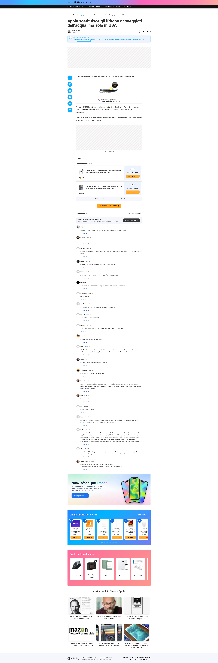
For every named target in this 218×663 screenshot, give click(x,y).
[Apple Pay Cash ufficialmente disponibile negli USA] (136, 605)
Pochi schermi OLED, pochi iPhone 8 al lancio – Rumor (109, 644)
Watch (98, 6)
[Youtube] (136, 659)
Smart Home (108, 6)
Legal (137, 657)
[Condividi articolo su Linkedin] (69, 90)
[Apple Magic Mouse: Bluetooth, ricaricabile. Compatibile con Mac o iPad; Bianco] (144, 523)
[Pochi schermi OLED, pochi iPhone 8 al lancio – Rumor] (109, 632)
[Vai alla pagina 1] (102, 542)
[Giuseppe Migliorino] (69, 31)
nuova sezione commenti (84, 41)
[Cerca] (71, 2)
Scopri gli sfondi (79, 496)
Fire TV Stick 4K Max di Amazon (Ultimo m (130, 531)
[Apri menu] (90, 2)
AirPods (90, 6)
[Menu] (68, 2)
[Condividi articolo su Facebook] (69, 78)
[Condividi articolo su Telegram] (69, 97)
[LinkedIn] (147, 659)
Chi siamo (125, 657)
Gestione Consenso (105, 659)
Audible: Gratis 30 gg (89, 530)
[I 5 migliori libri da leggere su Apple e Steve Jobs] (81, 605)
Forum (118, 6)
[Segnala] (89, 233)
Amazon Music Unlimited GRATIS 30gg (75, 531)
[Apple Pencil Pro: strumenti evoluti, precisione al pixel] (117, 523)
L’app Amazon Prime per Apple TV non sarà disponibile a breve (81, 644)
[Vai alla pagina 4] (107, 542)
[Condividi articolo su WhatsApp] (69, 103)
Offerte (129, 6)
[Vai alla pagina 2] (104, 542)
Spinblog (90, 657)
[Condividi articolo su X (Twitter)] (69, 84)
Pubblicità (148, 657)
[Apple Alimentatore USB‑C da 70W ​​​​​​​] (103, 523)
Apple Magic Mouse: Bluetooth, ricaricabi (144, 531)
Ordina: (130, 213)
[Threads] (141, 659)
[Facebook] (130, 659)
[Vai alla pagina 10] (116, 542)
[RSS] (149, 659)
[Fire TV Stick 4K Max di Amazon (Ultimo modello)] (130, 523)
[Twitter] (133, 659)
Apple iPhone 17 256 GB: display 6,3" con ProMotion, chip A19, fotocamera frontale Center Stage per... (104, 187)
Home (69, 15)
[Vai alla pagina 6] (110, 542)
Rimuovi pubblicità (109, 70)
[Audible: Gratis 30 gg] (89, 523)
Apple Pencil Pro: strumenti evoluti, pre (117, 531)
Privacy (141, 657)
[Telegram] (144, 659)
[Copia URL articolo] (69, 110)
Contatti (131, 657)
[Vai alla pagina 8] (113, 542)
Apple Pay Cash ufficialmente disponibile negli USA (136, 617)
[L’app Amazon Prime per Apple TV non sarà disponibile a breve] (81, 632)
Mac (83, 6)
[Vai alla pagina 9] (115, 542)
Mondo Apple (77, 15)
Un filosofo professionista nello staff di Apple (109, 617)
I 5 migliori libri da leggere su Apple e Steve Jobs (81, 617)
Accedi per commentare (131, 220)
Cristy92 (84, 296)
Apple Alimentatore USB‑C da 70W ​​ (103, 531)
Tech (123, 6)
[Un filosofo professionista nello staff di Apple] (109, 605)
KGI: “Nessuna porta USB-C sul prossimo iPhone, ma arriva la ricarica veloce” (136, 645)
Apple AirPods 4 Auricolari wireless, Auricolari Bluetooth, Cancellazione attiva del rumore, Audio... (103, 171)
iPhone (69, 6)
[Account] (149, 2)
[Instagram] (138, 659)
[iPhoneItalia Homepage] (81, 2)
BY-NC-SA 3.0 (95, 659)
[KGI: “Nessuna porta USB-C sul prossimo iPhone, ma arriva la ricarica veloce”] (136, 632)
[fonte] (78, 158)
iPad (76, 6)
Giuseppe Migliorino (77, 30)
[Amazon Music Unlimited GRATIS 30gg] (75, 523)
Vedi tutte (141, 515)
